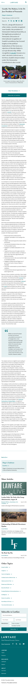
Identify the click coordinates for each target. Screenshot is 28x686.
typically (13, 53)
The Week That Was (7, 553)
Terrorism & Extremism (7, 604)
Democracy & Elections (7, 584)
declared (21, 277)
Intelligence (4, 594)
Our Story (3, 670)
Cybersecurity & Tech (6, 581)
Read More (5, 465)
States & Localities (6, 598)
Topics (2, 652)
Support (3, 664)
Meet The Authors (13, 90)
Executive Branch (5, 587)
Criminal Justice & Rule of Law (8, 577)
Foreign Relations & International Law (10, 591)
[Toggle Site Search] (26, 2)
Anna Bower (13, 502)
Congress (4, 570)
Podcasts (3, 655)
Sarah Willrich (4, 555)
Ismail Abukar (4, 528)
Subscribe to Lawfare (14, 95)
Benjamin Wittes (5, 502)
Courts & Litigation (6, 574)
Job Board (3, 661)
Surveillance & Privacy (6, 601)
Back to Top (4, 457)
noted (5, 286)
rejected (23, 281)
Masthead (3, 673)
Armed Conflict (5, 567)
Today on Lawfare (15, 623)
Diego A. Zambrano (7, 15)
